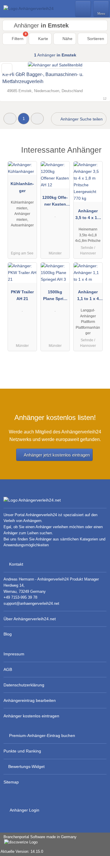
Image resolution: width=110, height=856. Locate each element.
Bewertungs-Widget (26, 766)
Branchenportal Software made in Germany (38, 840)
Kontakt (16, 564)
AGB (8, 669)
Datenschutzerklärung (24, 685)
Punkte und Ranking (22, 751)
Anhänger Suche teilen (81, 119)
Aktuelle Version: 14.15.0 (22, 851)
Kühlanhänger (22, 187)
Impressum (14, 654)
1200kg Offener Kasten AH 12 (55, 202)
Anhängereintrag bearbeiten (30, 700)
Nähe (66, 38)
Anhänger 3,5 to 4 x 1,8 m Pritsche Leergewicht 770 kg (88, 216)
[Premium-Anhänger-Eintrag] (98, 151)
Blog (8, 634)
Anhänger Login (24, 810)
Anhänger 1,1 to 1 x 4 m (88, 297)
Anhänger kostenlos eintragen (31, 716)
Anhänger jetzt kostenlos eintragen (57, 454)
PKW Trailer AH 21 (22, 295)
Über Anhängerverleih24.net (30, 618)
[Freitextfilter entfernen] (83, 8)
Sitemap (11, 782)
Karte (42, 38)
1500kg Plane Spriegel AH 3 (55, 297)
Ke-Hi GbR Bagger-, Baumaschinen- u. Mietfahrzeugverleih (42, 78)
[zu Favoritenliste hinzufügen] (6, 68)
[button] (10, 118)
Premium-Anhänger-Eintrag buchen (42, 735)
